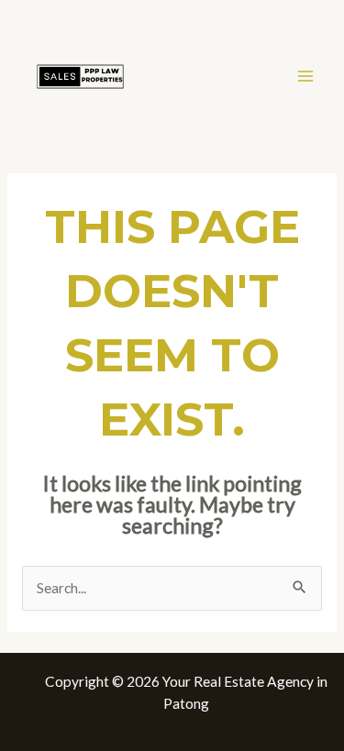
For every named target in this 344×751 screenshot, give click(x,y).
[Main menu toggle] (306, 75)
